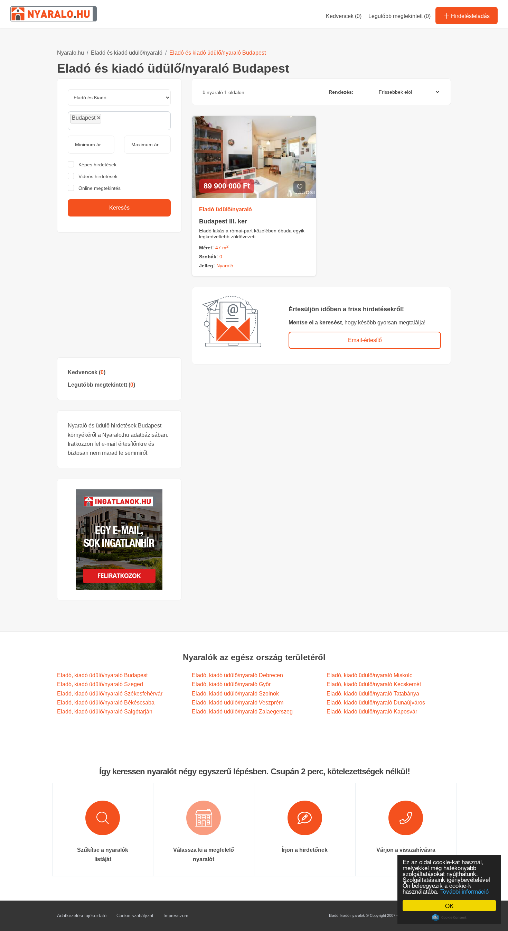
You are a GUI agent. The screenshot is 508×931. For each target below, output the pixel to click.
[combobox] (119, 120)
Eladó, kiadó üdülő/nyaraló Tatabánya (373, 694)
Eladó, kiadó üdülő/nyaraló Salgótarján (104, 712)
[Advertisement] (119, 295)
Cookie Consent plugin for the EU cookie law (449, 917)
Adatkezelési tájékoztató (81, 915)
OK (449, 905)
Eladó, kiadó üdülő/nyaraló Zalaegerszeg (242, 712)
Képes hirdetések (97, 164)
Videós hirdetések (97, 176)
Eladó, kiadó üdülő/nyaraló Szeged (100, 684)
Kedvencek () (343, 16)
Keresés (119, 208)
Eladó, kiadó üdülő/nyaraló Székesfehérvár (109, 694)
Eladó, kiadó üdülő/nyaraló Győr (231, 684)
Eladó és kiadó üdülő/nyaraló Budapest (217, 53)
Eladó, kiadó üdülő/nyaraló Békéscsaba (105, 703)
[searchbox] (118, 120)
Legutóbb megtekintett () (101, 385)
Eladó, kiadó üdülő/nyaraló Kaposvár (372, 712)
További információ (464, 891)
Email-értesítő (365, 340)
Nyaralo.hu (70, 53)
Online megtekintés (99, 188)
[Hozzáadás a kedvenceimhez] (299, 187)
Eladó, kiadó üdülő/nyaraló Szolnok (235, 694)
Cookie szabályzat (134, 915)
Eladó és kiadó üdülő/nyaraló (126, 53)
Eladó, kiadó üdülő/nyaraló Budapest (102, 675)
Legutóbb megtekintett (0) (399, 16)
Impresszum (175, 915)
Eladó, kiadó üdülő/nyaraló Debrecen (237, 675)
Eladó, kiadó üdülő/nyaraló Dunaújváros (376, 703)
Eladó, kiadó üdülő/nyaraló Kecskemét (374, 684)
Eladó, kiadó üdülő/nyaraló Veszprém (237, 703)
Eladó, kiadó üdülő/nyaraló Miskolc (369, 675)
